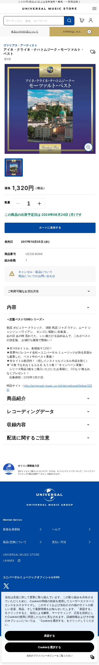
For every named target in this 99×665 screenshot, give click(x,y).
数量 (7, 202)
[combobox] (38, 20)
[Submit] (69, 21)
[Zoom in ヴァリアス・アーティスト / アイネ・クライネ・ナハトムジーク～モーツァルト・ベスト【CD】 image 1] (88, 147)
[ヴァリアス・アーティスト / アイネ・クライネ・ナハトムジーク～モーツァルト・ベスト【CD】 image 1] (50, 108)
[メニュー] (94, 8)
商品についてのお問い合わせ (36, 276)
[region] (25, 31)
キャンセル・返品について (35, 272)
